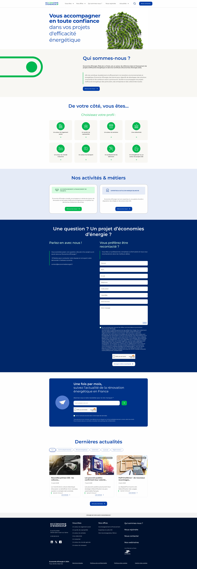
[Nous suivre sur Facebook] (60, 542)
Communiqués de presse (64, 449)
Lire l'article (64, 495)
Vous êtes (68, 3)
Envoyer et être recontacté (122, 364)
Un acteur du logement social (81, 527)
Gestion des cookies (141, 563)
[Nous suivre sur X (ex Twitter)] (56, 542)
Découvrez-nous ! (90, 88)
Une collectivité (77, 536)
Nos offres (79, 3)
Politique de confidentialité (98, 563)
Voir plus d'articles (97, 503)
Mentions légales (77, 563)
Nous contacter (146, 3)
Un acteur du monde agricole (81, 542)
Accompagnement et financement (109, 527)
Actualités (123, 3)
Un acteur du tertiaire (79, 533)
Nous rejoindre (111, 3)
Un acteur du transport (79, 545)
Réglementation (117, 449)
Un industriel (76, 539)
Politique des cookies (120, 563)
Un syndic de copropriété (80, 530)
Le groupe (105, 449)
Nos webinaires (131, 542)
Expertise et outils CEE (105, 530)
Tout (52, 450)
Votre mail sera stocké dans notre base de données (91, 415)
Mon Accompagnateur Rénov (107, 533)
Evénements (95, 449)
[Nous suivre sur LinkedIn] (51, 542)
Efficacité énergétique (81, 449)
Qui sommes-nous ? (95, 3)
